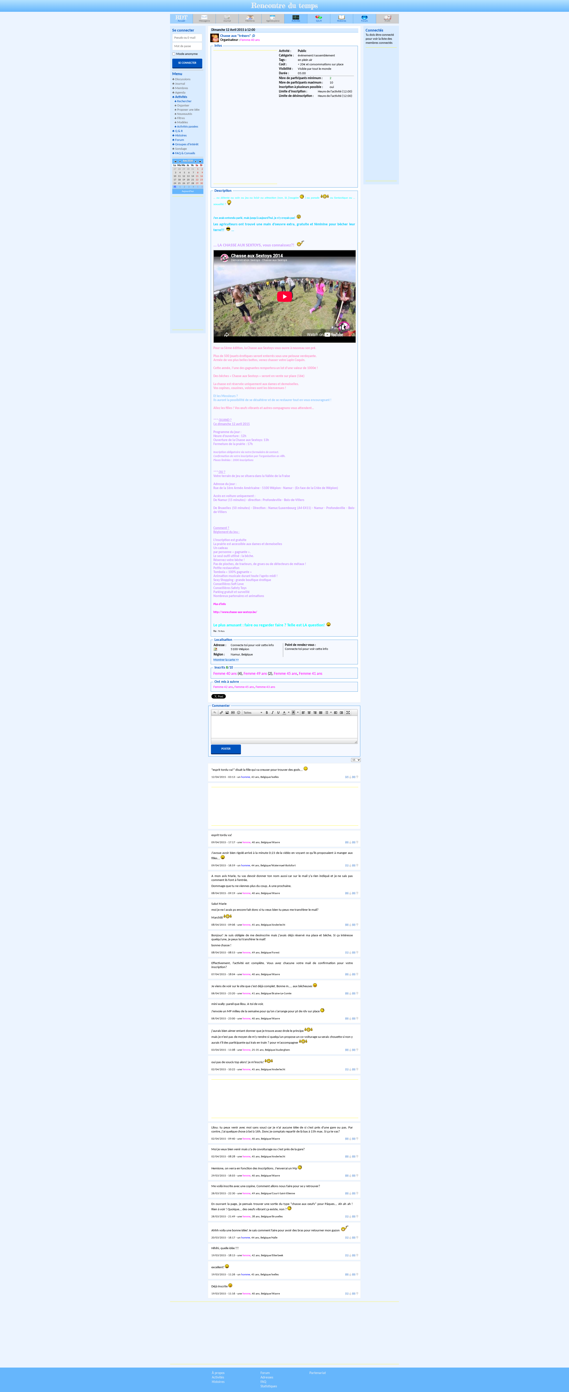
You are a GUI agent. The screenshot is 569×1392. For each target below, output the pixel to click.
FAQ (263, 1382)
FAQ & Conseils (185, 153)
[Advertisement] (187, 263)
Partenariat (317, 1373)
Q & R (319, 21)
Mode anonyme (187, 54)
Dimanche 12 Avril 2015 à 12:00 (233, 30)
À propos (218, 1373)
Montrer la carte (226, 660)
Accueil (181, 18)
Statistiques (268, 1386)
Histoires (341, 21)
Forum (364, 21)
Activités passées (187, 126)
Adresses (266, 1377)
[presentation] (215, 712)
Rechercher (184, 101)
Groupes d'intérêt (186, 144)
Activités (296, 21)
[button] (215, 712)
